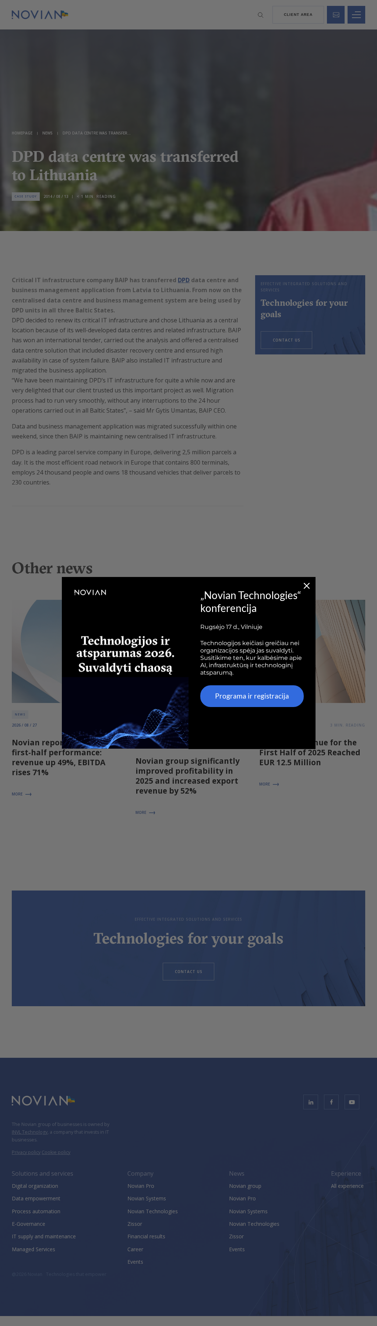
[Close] (307, 586)
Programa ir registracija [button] (252, 696)
